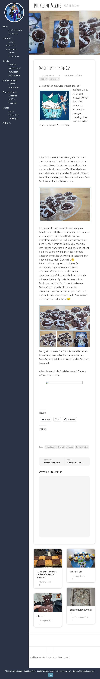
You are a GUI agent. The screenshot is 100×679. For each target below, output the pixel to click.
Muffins (12, 99)
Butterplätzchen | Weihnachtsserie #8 (81, 612)
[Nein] (96, 673)
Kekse (11, 111)
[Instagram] (56, 665)
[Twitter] (52, 665)
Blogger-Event (15, 68)
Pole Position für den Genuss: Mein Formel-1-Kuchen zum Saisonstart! (46, 574)
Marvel (11, 42)
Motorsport (11, 49)
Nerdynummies (82, 447)
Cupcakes (13, 96)
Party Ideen (13, 72)
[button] (51, 318)
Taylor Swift (11, 45)
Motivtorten (14, 87)
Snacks (6, 107)
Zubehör (7, 123)
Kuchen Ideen (9, 80)
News (5, 26)
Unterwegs (13, 33)
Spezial (6, 61)
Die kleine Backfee (47, 5)
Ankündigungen (15, 30)
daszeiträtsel (50, 447)
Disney (11, 53)
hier (57, 177)
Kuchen (12, 84)
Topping (12, 103)
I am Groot (40, 616)
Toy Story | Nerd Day (76, 571)
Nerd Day (12, 65)
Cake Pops (13, 118)
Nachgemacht (14, 75)
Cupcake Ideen (10, 92)
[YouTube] (47, 665)
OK (50, 675)
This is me (7, 38)
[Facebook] (43, 665)
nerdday (69, 447)
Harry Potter (14, 56)
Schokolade (13, 115)
